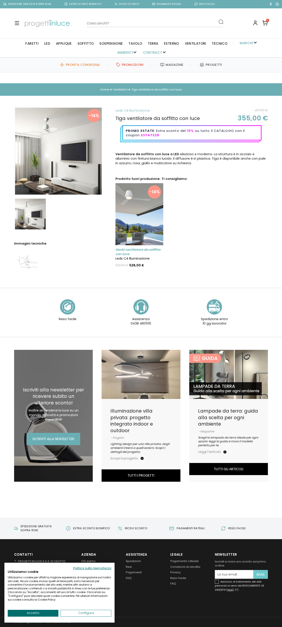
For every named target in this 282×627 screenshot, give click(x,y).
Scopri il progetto (124, 458)
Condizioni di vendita (185, 567)
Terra (153, 43)
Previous (8, 151)
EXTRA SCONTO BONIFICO (85, 4)
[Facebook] (270, 4)
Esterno (171, 43)
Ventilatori (195, 43)
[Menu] (17, 23)
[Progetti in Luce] (47, 23)
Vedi (230, 590)
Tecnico (219, 43)
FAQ (129, 578)
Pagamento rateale (184, 561)
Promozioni (133, 65)
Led (47, 43)
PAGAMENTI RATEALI (169, 4)
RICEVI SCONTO (129, 4)
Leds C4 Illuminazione (132, 110)
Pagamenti (134, 572)
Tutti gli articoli (228, 469)
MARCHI (246, 43)
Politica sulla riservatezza (92, 568)
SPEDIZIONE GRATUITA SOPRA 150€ (29, 4)
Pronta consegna (83, 65)
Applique (64, 43)
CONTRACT (152, 52)
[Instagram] (277, 4)
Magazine (174, 65)
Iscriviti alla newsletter (53, 439)
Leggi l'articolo (210, 452)
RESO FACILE (207, 4)
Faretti (32, 43)
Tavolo (135, 43)
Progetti (214, 65)
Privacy (175, 572)
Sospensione (111, 43)
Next (108, 151)
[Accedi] (255, 23)
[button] (265, 23)
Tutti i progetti (141, 475)
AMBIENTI (125, 52)
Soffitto (86, 43)
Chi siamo (88, 561)
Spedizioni (133, 561)
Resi (129, 567)
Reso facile (178, 578)
